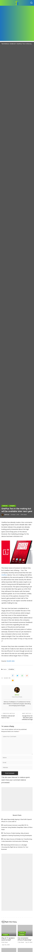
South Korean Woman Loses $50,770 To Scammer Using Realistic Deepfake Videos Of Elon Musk (16, 827)
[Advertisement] (17, 24)
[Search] (31, 3)
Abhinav (6, 514)
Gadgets (12, 505)
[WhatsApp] (22, 676)
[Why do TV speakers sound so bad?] (8, 930)
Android (5, 505)
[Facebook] (13, 676)
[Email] (13, 680)
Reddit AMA (11, 661)
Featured (22, 932)
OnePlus (4, 575)
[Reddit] (27, 676)
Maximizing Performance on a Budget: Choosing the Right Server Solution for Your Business (14, 847)
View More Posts (17, 697)
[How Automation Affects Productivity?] (25, 930)
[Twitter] (17, 676)
